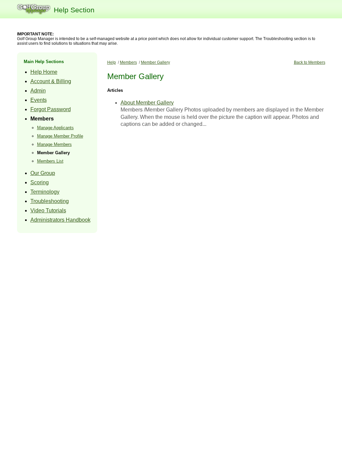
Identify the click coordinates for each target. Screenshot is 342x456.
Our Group (42, 173)
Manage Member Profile (60, 136)
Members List (50, 161)
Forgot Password (50, 109)
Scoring (39, 182)
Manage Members (54, 144)
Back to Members (309, 62)
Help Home (43, 72)
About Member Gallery (147, 102)
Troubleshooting (49, 201)
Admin (38, 90)
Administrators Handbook (60, 220)
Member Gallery (53, 152)
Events (38, 100)
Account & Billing (50, 81)
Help (111, 62)
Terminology (44, 192)
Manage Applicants (55, 127)
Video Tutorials (48, 210)
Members (42, 119)
